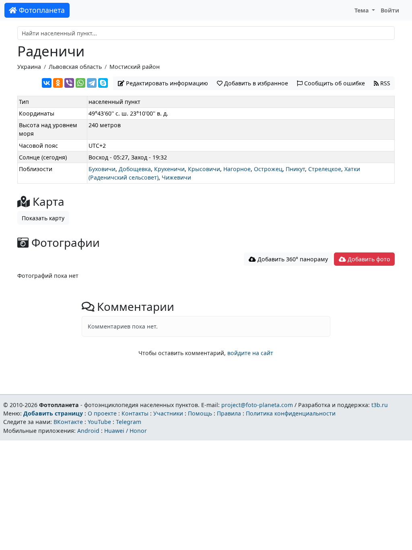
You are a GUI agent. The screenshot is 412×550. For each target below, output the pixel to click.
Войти (390, 10)
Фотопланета (41, 10)
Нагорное (237, 169)
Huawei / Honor (125, 430)
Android (88, 430)
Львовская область (75, 66)
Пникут (295, 169)
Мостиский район (134, 66)
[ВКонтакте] (47, 83)
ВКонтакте (68, 422)
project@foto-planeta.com (257, 405)
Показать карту (43, 218)
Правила (229, 413)
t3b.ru (379, 405)
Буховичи (102, 169)
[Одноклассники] (58, 83)
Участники (168, 413)
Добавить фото (368, 259)
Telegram (128, 422)
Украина (29, 66)
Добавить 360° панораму (292, 259)
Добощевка (135, 169)
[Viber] (69, 83)
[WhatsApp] (80, 83)
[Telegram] (92, 83)
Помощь (200, 413)
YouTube (99, 422)
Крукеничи (169, 169)
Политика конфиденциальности (291, 413)
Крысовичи (204, 169)
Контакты (135, 413)
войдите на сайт (250, 353)
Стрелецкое (324, 169)
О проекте (102, 413)
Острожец (268, 169)
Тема (362, 10)
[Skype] (103, 83)
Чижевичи (176, 177)
